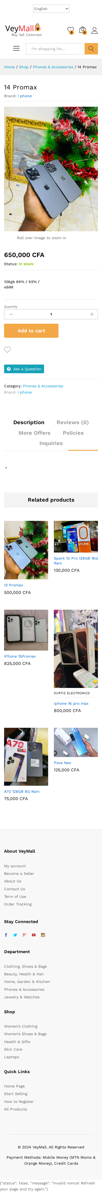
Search (91, 48)
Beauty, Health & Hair (24, 974)
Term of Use (15, 896)
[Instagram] (43, 935)
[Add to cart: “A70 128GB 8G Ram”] (12, 782)
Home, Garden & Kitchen (27, 981)
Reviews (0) (73, 422)
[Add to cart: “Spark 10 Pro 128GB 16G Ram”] (62, 549)
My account (15, 866)
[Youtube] (33, 935)
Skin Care (13, 1049)
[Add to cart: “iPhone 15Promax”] (12, 647)
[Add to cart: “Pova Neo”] (62, 753)
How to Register (19, 1101)
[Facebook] (6, 935)
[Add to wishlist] (8, 350)
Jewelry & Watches (21, 997)
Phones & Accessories (43, 386)
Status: (10, 264)
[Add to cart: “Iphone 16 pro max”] (62, 684)
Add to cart (31, 330)
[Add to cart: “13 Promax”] (12, 576)
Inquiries (51, 443)
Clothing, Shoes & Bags (25, 966)
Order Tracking (18, 904)
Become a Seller (19, 873)
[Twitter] (15, 935)
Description (28, 422)
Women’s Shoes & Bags (25, 1034)
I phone (25, 96)
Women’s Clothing (20, 1026)
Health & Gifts (17, 1042)
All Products (15, 1109)
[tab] (29, 425)
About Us (12, 881)
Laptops (11, 1057)
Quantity (10, 306)
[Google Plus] (24, 935)
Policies (73, 433)
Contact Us (14, 889)
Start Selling (15, 1094)
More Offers (34, 433)
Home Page (14, 1086)
